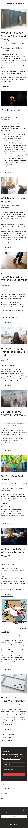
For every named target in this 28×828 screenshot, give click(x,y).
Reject (14, 820)
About (2, 796)
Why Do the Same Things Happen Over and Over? (13, 351)
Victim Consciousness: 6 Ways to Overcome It (14, 276)
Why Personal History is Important (13, 699)
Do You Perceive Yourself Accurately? (13, 413)
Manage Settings (14, 824)
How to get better (11, 227)
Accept (14, 816)
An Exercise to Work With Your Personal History (13, 552)
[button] (1, 3)
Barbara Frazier (14, 3)
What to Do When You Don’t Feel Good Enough (13, 36)
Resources (4, 801)
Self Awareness (23, 43)
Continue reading (7, 86)
